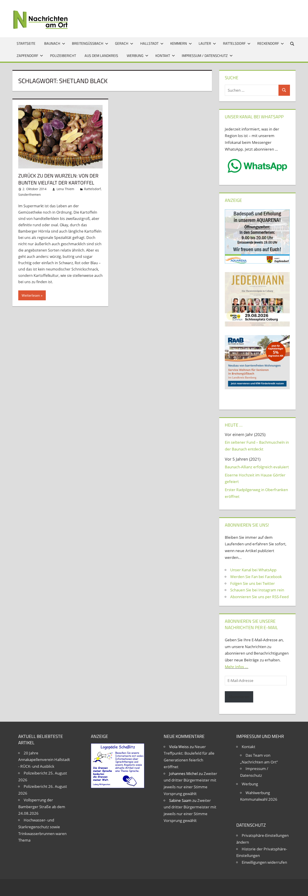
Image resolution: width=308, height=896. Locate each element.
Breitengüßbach (87, 43)
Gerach (121, 43)
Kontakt (162, 55)
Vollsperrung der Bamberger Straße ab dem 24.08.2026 (41, 806)
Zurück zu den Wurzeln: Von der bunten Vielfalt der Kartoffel (58, 179)
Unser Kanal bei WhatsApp (253, 569)
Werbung (135, 55)
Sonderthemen (29, 194)
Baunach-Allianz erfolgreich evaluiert (257, 466)
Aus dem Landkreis (101, 55)
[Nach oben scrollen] (300, 888)
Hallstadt (149, 43)
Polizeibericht (63, 55)
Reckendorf (268, 43)
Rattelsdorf (234, 43)
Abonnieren (239, 696)
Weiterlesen (31, 295)
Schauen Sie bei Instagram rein (257, 590)
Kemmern (178, 43)
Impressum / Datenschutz (205, 55)
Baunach (52, 43)
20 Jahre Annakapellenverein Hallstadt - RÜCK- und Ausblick (44, 759)
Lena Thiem (65, 189)
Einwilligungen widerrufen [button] (264, 862)
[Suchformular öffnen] (292, 43)
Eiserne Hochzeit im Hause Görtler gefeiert (255, 478)
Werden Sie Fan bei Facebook (256, 576)
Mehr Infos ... (236, 666)
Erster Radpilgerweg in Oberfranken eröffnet (256, 493)
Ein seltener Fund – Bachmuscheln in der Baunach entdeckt (257, 446)
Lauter (205, 43)
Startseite (26, 43)
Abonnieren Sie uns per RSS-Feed (259, 596)
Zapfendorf (27, 55)
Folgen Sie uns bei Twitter (252, 583)
